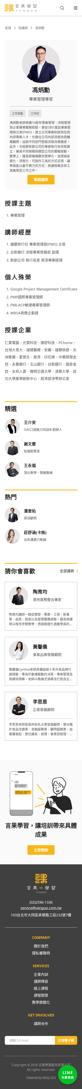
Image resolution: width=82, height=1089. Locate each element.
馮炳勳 (40, 28)
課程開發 (41, 995)
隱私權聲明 (41, 953)
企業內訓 (41, 974)
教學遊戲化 (41, 1002)
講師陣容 (41, 981)
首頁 (8, 28)
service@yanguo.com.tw (41, 907)
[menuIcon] (72, 8)
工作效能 (17, 113)
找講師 (23, 28)
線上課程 (41, 988)
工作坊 (35, 113)
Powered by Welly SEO (41, 1077)
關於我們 (41, 946)
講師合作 (41, 1023)
